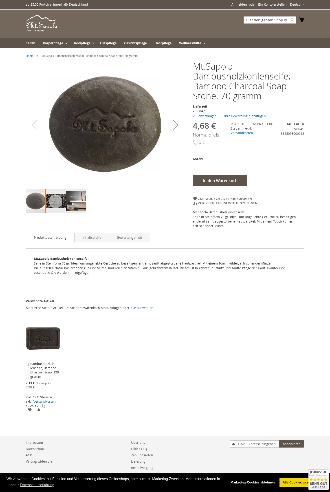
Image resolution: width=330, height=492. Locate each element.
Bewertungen (129, 237)
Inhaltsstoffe (91, 237)
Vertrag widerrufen (40, 461)
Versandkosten (242, 133)
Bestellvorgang (142, 468)
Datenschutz (35, 449)
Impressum (34, 442)
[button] (298, 4)
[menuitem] (30, 43)
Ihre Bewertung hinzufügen (245, 116)
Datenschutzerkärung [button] (37, 485)
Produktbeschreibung (50, 237)
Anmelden (239, 4)
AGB (29, 455)
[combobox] (270, 20)
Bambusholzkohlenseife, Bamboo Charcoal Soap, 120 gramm (44, 370)
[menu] (165, 43)
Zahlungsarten (142, 455)
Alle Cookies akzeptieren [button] (302, 482)
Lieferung (138, 461)
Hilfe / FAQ (139, 449)
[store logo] (42, 23)
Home (29, 55)
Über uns (138, 442)
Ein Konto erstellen (272, 4)
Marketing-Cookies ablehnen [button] (253, 482)
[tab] (50, 237)
